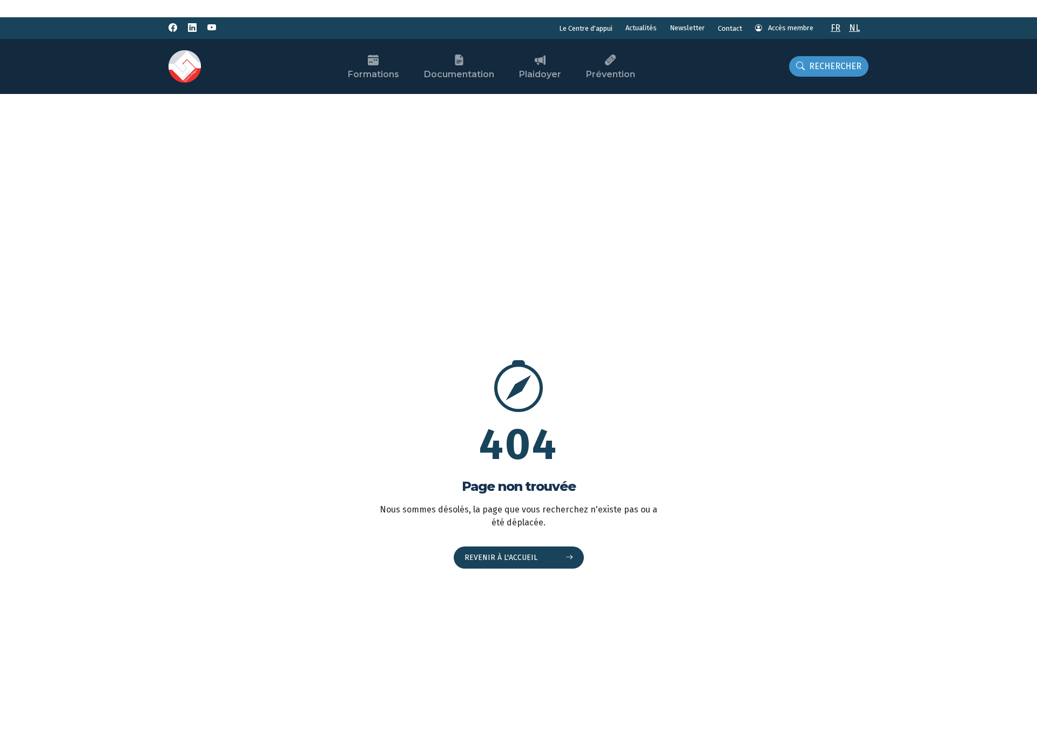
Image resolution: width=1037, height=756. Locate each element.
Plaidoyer (540, 74)
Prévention (610, 74)
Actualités (641, 28)
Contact (730, 28)
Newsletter (687, 28)
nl (854, 28)
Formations (373, 74)
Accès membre (789, 28)
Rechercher (835, 66)
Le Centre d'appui (585, 28)
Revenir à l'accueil (502, 557)
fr (835, 28)
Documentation (459, 74)
